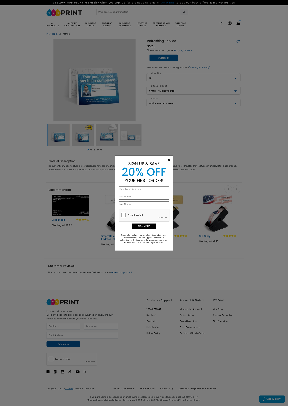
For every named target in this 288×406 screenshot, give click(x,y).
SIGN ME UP (144, 226)
